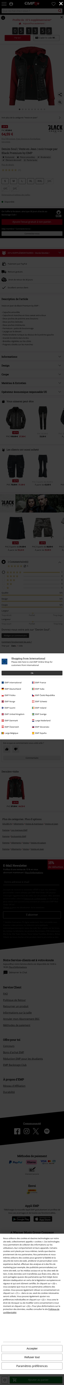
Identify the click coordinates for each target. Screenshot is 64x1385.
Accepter (32, 1348)
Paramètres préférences (32, 1366)
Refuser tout (32, 1357)
